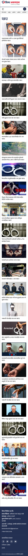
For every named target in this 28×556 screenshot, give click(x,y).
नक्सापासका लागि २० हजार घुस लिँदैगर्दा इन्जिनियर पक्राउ (12, 39)
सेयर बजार (4, 12)
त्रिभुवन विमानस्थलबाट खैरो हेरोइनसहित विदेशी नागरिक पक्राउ (12, 198)
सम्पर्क (3, 548)
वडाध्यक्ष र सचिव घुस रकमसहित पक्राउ (12, 80)
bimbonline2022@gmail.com (10, 529)
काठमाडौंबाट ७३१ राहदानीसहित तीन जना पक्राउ (13, 138)
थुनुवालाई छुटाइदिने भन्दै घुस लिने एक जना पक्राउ (13, 438)
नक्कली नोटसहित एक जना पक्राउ (11, 318)
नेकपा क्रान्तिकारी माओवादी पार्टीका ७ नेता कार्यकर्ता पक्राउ (13, 240)
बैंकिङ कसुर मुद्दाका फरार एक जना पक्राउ (12, 419)
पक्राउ (19, 12)
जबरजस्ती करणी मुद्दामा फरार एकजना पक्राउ (13, 99)
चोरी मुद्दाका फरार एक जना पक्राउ (10, 118)
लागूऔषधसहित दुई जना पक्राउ (10, 458)
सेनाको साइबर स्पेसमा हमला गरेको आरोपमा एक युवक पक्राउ (13, 60)
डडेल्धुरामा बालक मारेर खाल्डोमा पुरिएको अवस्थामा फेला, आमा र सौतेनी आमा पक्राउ (13, 158)
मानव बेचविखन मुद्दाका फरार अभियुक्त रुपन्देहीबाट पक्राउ (12, 219)
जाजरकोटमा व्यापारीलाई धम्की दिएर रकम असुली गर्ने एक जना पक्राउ (13, 380)
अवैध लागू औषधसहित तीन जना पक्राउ (12, 498)
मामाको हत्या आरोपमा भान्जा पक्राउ (11, 260)
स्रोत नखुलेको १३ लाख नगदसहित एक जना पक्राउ (13, 338)
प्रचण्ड (14, 12)
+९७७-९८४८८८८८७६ (7, 531)
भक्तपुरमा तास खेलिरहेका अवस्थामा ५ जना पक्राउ (13, 478)
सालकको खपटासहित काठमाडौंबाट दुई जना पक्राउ (13, 359)
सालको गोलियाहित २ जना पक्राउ (10, 279)
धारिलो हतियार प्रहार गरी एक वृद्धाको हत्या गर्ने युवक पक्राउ (14, 298)
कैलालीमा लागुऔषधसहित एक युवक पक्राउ (13, 178)
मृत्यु (9, 12)
